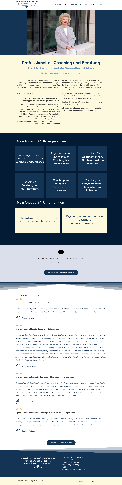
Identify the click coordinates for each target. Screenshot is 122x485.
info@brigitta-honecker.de (75, 469)
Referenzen (75, 5)
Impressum (91, 481)
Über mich (59, 5)
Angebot (88, 5)
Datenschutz (78, 481)
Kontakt (102, 5)
